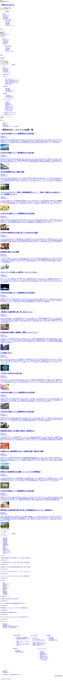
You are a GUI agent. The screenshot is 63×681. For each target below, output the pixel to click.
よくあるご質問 (8, 110)
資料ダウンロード (9, 105)
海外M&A (5, 545)
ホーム (4, 122)
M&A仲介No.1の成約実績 (22, 637)
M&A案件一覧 (8, 95)
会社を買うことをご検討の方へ (10, 627)
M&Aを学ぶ (5, 16)
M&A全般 (5, 538)
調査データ (5, 548)
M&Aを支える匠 (6, 552)
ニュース (6, 39)
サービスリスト (8, 78)
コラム (4, 13)
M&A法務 (5, 543)
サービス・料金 (33, 635)
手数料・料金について (38, 645)
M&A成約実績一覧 (9, 91)
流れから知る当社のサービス (11, 82)
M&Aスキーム (6, 583)
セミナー (7, 101)
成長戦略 (5, 591)
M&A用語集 (5, 17)
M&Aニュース (6, 15)
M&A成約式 (8, 89)
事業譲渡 (5, 592)
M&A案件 (5, 93)
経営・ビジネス (6, 550)
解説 (4, 590)
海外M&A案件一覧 (9, 96)
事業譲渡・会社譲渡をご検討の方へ (11, 626)
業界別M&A (5, 544)
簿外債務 (5, 589)
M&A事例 (7, 22)
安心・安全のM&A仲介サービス (12, 80)
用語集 (5, 42)
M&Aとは (7, 102)
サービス (7, 21)
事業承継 (5, 539)
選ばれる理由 (8, 20)
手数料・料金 (8, 83)
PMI (4, 546)
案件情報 (7, 24)
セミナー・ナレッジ (9, 25)
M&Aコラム (5, 125)
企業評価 (5, 541)
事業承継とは (8, 104)
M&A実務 (5, 540)
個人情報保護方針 (59, 675)
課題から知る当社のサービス (11, 81)
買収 (4, 586)
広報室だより (6, 549)
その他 (4, 553)
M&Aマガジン (8, 106)
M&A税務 (5, 594)
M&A (4, 582)
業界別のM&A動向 (9, 107)
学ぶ (5, 40)
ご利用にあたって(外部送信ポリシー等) (11, 674)
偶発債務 (5, 587)
